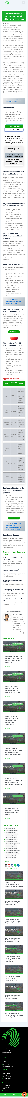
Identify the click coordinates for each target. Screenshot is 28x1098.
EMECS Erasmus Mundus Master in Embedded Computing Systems (12, 996)
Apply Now (14, 338)
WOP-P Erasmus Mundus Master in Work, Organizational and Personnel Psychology (14, 939)
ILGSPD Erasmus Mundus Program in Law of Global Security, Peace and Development (12, 959)
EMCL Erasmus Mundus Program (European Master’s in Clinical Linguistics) (14, 1015)
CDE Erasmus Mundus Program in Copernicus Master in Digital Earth (13, 301)
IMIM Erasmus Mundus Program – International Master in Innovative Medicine (14, 884)
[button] (23, 2)
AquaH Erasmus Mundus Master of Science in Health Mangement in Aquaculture (11, 720)
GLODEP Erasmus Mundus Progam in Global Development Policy (12, 978)
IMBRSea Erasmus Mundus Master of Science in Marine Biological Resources (13, 902)
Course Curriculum (14, 518)
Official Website (14, 332)
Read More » (8, 666)
